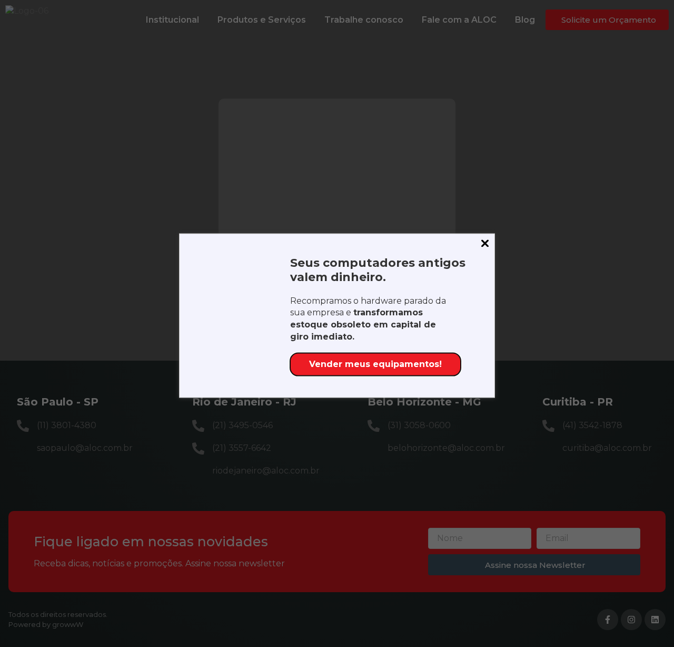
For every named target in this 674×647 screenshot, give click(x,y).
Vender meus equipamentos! (375, 364)
